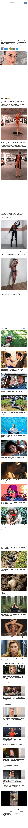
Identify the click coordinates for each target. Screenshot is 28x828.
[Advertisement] (14, 22)
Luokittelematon (4, 47)
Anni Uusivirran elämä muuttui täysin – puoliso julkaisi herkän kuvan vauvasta (13, 720)
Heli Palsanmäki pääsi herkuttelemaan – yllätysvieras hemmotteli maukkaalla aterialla (14, 698)
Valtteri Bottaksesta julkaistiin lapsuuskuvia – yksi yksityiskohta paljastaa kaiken (12, 782)
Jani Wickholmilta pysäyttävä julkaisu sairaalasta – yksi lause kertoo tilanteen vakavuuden (13, 761)
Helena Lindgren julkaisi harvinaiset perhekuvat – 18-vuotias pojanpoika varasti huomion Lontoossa (13, 677)
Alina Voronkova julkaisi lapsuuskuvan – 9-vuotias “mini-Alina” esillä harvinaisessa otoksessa (13, 739)
